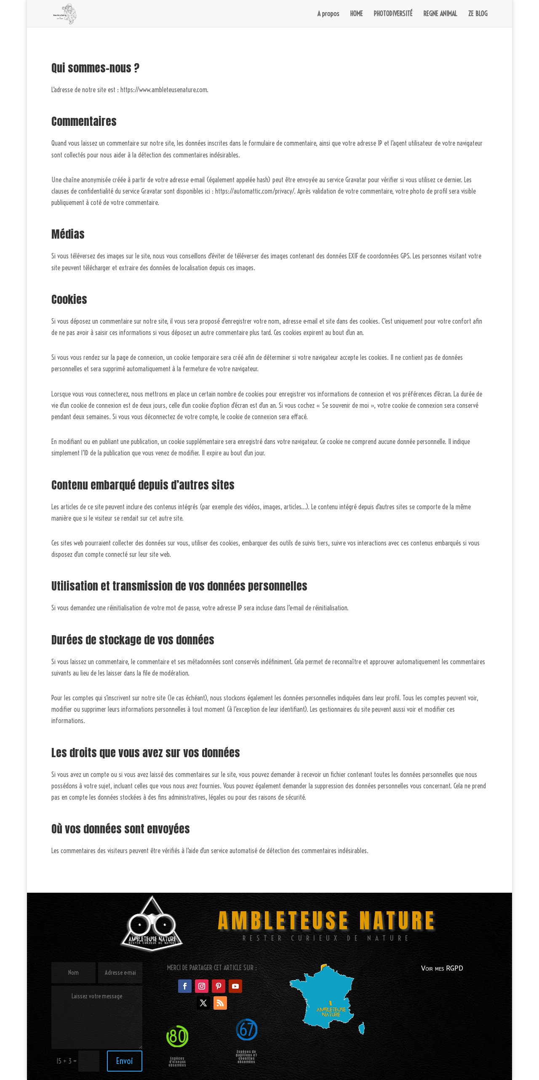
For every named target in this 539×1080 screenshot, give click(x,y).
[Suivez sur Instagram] (201, 986)
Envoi (124, 1061)
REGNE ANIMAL (440, 14)
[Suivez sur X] (203, 1003)
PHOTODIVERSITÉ (393, 14)
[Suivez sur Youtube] (235, 986)
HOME (356, 14)
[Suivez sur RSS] (220, 1003)
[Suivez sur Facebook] (185, 986)
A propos (328, 14)
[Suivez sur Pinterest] (218, 986)
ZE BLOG (478, 14)
